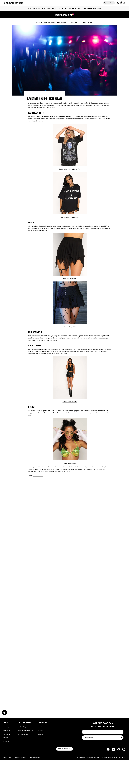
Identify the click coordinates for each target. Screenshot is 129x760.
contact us (7, 734)
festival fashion (38, 476)
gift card (40, 730)
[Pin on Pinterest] (40, 479)
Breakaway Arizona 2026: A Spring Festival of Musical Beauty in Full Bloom (38, 584)
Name (42, 497)
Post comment (64, 530)
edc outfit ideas (23, 734)
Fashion (39, 22)
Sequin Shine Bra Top (70, 463)
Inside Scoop (62, 22)
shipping (6, 741)
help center (7, 730)
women (36, 8)
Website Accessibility (20, 757)
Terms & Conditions (35, 757)
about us (40, 727)
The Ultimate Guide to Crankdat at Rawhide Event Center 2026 (37, 641)
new (29, 8)
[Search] (105, 3)
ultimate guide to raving (25, 730)
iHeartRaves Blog (63, 14)
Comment (43, 513)
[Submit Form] (121, 732)
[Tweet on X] (37, 479)
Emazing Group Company (109, 757)
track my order (8, 727)
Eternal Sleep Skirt (70, 327)
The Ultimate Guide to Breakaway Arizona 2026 (87, 640)
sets (60, 8)
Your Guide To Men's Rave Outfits (81, 697)
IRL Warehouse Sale (92, 8)
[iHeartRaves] (13, 3)
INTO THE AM (122, 757)
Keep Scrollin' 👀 (64, 541)
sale (80, 8)
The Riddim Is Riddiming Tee (70, 217)
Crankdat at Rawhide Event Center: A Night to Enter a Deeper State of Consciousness (87, 584)
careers (40, 734)
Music (90, 22)
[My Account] (117, 3)
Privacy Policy (7, 757)
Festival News (49, 22)
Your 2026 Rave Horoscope (29, 697)
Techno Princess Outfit (70, 402)
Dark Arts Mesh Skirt (69, 278)
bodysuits (51, 8)
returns (6, 738)
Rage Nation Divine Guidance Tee (69, 169)
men (43, 8)
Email (42, 505)
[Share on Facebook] (34, 479)
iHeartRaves (84, 757)
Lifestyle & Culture (78, 22)
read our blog (22, 727)
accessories (70, 8)
